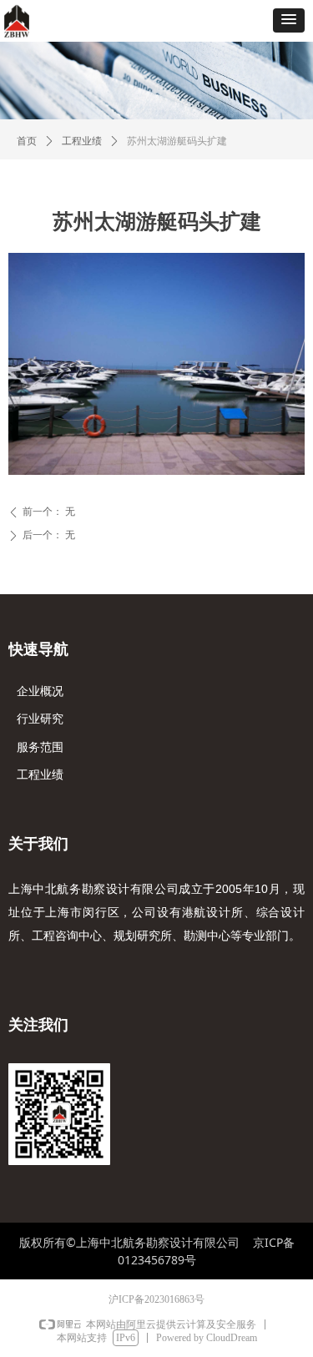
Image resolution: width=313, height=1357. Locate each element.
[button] (289, 20)
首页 (27, 141)
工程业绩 (82, 141)
